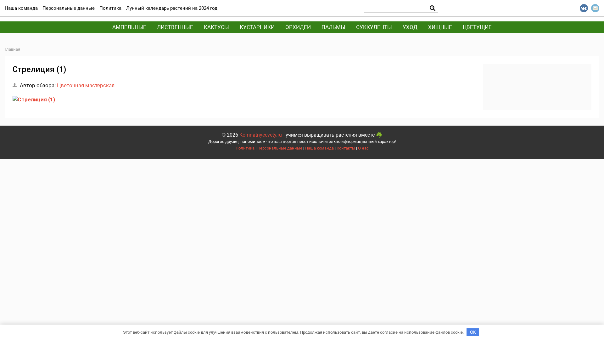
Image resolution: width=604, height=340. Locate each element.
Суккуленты (374, 27)
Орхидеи (298, 27)
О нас (363, 148)
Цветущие (477, 27)
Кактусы (216, 27)
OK (473, 332)
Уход (410, 27)
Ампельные (129, 27)
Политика (245, 148)
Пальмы (333, 27)
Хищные (440, 27)
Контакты (346, 148)
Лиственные (175, 27)
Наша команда (319, 148)
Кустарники (257, 27)
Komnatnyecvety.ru (260, 135)
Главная (12, 49)
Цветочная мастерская (86, 85)
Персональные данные (279, 148)
